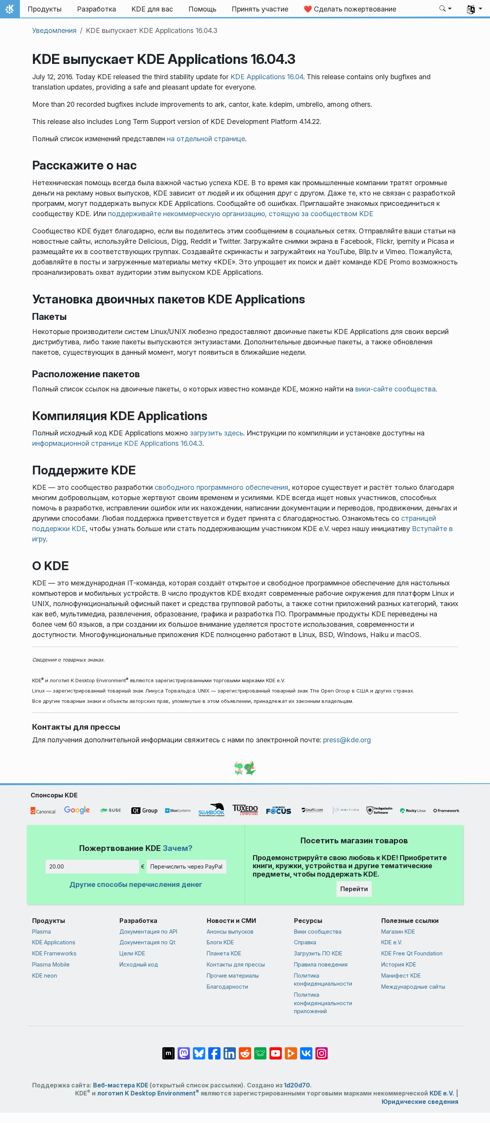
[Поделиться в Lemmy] (260, 1049)
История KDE (398, 964)
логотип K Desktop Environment (148, 1093)
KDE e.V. (391, 942)
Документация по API (148, 931)
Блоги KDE (220, 942)
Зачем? (178, 848)
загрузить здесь (216, 433)
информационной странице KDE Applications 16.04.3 (117, 443)
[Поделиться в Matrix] (168, 1049)
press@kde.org (347, 740)
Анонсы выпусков (230, 931)
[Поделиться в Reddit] (245, 1049)
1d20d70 (297, 1085)
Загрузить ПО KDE (318, 953)
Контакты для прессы (236, 964)
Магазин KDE (398, 931)
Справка (305, 942)
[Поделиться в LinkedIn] (230, 1049)
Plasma (41, 931)
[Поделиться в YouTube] (276, 1049)
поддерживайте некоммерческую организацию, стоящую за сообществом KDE (240, 214)
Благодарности (227, 986)
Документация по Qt (147, 942)
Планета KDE (224, 953)
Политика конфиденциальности (323, 979)
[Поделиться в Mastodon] (184, 1049)
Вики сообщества (317, 931)
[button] (446, 9)
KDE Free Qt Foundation (412, 953)
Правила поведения (321, 964)
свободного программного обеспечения (221, 487)
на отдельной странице (206, 139)
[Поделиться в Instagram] (321, 1049)
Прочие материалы (233, 975)
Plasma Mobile (51, 964)
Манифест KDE (401, 975)
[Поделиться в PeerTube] (291, 1049)
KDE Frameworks (54, 953)
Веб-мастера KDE (120, 1085)
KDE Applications (53, 942)
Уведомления (54, 30)
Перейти (354, 889)
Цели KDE (132, 953)
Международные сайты (413, 986)
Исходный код (138, 964)
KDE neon (44, 975)
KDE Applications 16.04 (266, 77)
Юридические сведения (420, 1101)
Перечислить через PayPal (186, 866)
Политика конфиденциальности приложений (323, 1002)
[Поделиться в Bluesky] (199, 1049)
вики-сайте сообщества (395, 389)
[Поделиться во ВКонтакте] (306, 1049)
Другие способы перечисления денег (135, 884)
